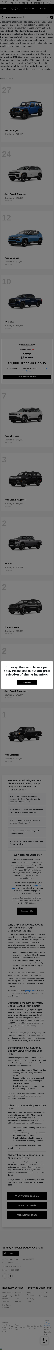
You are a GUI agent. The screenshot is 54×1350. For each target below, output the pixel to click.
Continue (27, 682)
